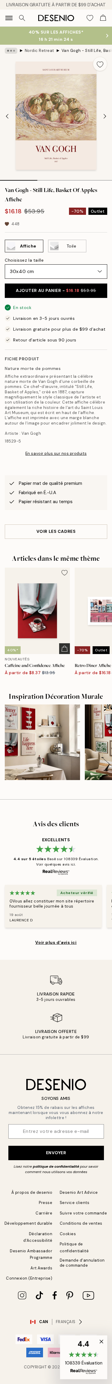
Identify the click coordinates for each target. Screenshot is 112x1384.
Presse (45, 1202)
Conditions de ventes (81, 1223)
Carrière (44, 1213)
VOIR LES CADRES (56, 531)
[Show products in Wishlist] (89, 18)
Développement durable (28, 1223)
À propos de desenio (32, 1192)
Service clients (75, 1202)
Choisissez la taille (24, 260)
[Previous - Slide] (7, 116)
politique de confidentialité (56, 1166)
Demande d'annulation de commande (82, 1263)
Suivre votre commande (83, 1213)
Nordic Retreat (39, 50)
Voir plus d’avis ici (55, 942)
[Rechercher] (22, 18)
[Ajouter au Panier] (64, 648)
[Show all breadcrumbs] (11, 51)
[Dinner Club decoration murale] (42, 742)
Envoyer (56, 1152)
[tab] (18, 178)
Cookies (68, 1233)
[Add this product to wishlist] (100, 64)
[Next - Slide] (105, 116)
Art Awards (41, 1268)
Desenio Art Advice (79, 1192)
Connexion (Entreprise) (29, 1278)
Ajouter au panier (56, 290)
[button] (83, 1357)
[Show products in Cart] (103, 18)
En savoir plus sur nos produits (56, 453)
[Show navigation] (9, 18)
